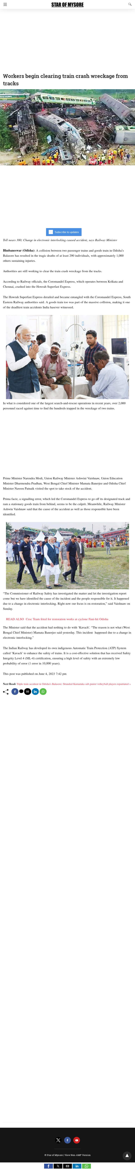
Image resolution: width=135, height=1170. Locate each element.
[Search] (129, 4)
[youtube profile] (76, 1140)
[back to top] (127, 1155)
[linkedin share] (35, 691)
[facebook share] (14, 691)
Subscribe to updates (67, 232)
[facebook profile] (67, 1140)
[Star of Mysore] (67, 3)
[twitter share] (21, 691)
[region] (67, 39)
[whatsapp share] (43, 691)
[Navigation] (4, 4)
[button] (48, 1166)
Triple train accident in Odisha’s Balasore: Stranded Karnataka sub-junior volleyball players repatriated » (74, 684)
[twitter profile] (58, 1140)
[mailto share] (27, 691)
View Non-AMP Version (78, 1155)
